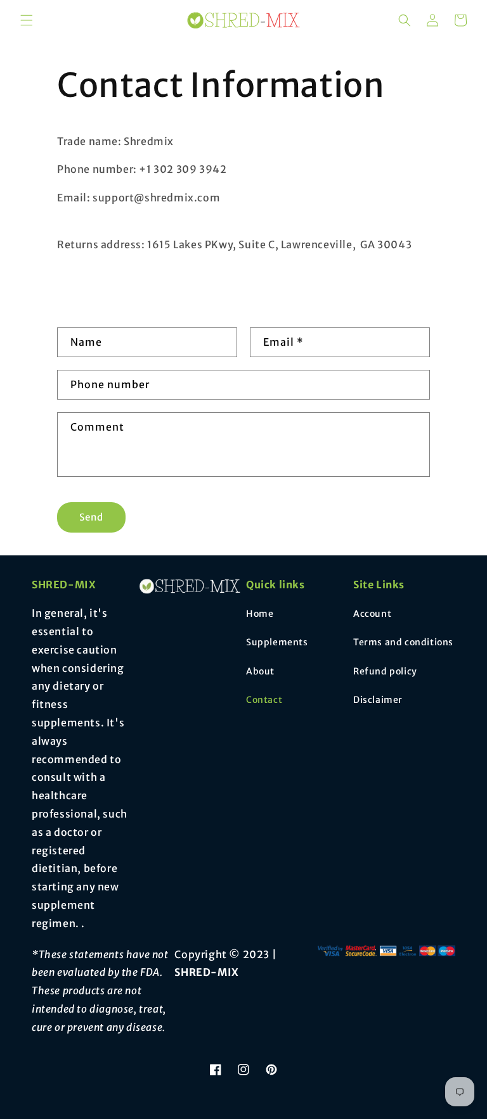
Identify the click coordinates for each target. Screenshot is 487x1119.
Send (91, 517)
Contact (264, 699)
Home (259, 613)
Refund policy (385, 671)
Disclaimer (378, 699)
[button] (27, 20)
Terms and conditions (403, 642)
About (260, 671)
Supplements (277, 642)
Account (372, 613)
